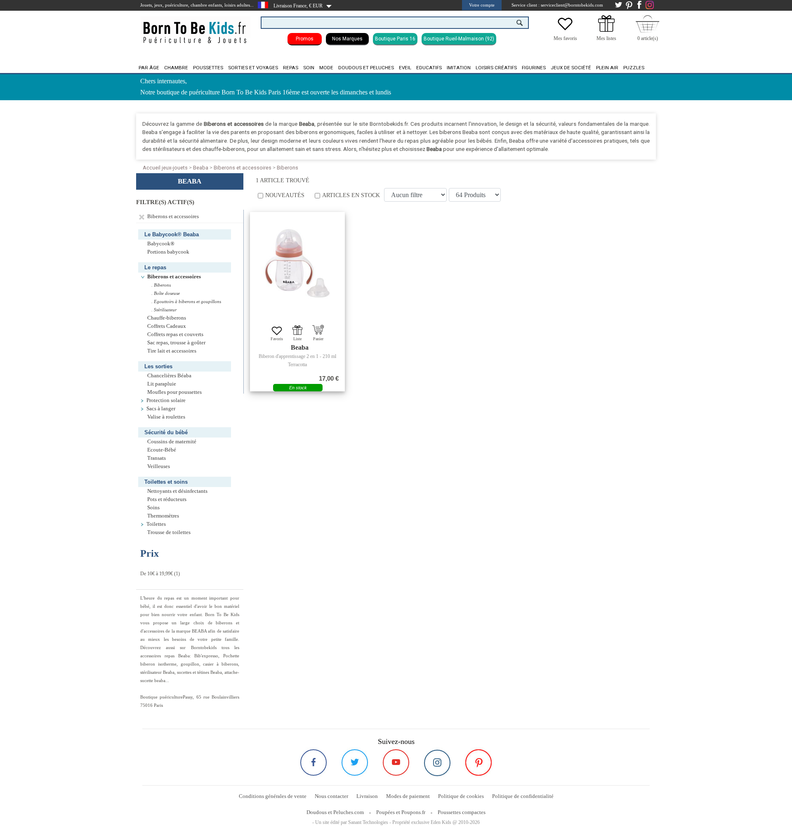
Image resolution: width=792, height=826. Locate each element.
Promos (305, 39)
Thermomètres (163, 516)
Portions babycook (168, 252)
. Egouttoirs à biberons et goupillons (186, 301)
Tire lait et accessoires (171, 351)
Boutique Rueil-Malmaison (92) (459, 39)
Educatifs (429, 68)
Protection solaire (166, 400)
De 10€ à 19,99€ (156, 574)
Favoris (277, 339)
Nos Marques (347, 39)
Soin (308, 68)
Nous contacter (331, 796)
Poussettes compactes (462, 812)
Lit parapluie (161, 384)
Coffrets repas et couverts (175, 334)
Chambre (176, 68)
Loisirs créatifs (496, 68)
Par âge (149, 68)
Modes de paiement (408, 796)
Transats (156, 458)
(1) (160, 574)
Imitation (459, 68)
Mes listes (606, 38)
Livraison (367, 796)
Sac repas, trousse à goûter (176, 343)
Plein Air (607, 68)
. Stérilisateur (164, 309)
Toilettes (156, 524)
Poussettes (208, 68)
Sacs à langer (160, 409)
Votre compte (482, 4)
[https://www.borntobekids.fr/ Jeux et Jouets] (195, 27)
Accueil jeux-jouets (165, 168)
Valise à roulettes (166, 417)
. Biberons (161, 284)
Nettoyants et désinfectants (177, 491)
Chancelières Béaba (169, 376)
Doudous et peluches (366, 68)
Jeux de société (571, 68)
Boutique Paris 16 (395, 39)
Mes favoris (565, 38)
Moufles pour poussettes (174, 392)
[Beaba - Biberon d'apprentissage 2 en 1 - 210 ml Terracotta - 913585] (297, 263)
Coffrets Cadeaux (166, 326)
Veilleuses (158, 466)
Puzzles (633, 68)
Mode (326, 68)
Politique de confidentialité (523, 796)
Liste (297, 339)
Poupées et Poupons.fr (400, 812)
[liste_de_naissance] (606, 30)
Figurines (534, 68)
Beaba (200, 168)
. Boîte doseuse (165, 293)
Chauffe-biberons (166, 318)
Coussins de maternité (171, 442)
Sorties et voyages (253, 68)
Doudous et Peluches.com (335, 812)
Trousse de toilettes (169, 532)
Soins (154, 508)
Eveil (405, 68)
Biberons (287, 168)
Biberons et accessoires (242, 168)
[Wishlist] (565, 30)
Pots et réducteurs (166, 499)
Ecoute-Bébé (161, 450)
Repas (290, 68)
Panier (318, 339)
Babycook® (160, 244)
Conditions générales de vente (272, 796)
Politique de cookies (461, 796)
